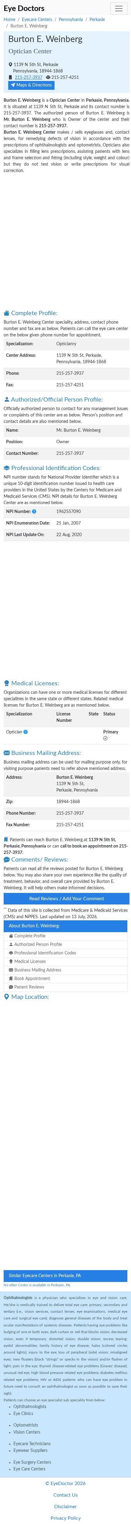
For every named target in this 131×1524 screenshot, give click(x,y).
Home (9, 20)
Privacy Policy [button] (66, 1518)
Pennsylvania (71, 20)
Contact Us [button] (65, 1495)
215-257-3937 (28, 77)
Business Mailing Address (37, 970)
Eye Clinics (23, 1414)
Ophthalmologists (29, 1407)
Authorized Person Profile (37, 945)
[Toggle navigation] (118, 8)
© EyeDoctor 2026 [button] (65, 1483)
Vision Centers (26, 1432)
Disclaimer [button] (65, 1506)
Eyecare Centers (37, 20)
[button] (34, 512)
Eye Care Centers (29, 1469)
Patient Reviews (28, 987)
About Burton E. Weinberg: (34, 926)
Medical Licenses (29, 962)
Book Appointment (31, 979)
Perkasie (97, 20)
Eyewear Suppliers (30, 1451)
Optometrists (25, 1425)
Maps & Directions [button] (33, 85)
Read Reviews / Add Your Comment (66, 898)
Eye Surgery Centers (32, 1462)
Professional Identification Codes (44, 953)
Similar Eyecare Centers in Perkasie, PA (45, 1276)
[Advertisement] (65, 241)
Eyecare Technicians (32, 1444)
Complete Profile (29, 936)
